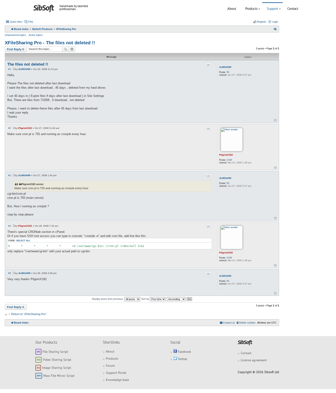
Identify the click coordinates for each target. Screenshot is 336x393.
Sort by (145, 298)
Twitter (182, 359)
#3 (9, 175)
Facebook (184, 352)
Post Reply (14, 49)
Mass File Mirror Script (59, 376)
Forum (110, 366)
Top (275, 120)
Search (65, 49)
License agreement (254, 360)
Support (272, 8)
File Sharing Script (55, 352)
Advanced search (72, 49)
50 (228, 72)
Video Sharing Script (57, 360)
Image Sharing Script (56, 368)
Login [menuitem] (275, 21)
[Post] (14, 69)
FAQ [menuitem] (30, 21)
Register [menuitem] (261, 21)
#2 (9, 128)
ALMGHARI (225, 67)
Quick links (16, 21)
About (231, 8)
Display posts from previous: (108, 298)
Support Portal (116, 373)
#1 (9, 69)
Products (251, 8)
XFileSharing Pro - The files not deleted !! (50, 42)
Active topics (36, 35)
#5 (9, 273)
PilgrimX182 (226, 155)
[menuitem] (275, 29)
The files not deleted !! (27, 64)
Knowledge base (117, 380)
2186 (229, 160)
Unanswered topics (15, 35)
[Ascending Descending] (176, 298)
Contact (292, 8)
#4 (9, 226)
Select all (23, 240)
